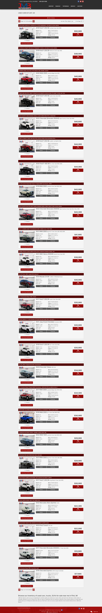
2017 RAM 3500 (49, 390)
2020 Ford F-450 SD (49, 163)
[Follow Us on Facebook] (78, 1)
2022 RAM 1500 (49, 435)
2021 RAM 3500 (50, 231)
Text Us (78, 35)
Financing (53, 37)
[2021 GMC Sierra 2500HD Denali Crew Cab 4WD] (27, 259)
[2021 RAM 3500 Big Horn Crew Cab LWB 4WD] (27, 462)
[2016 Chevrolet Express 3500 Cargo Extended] (27, 575)
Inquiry (41, 37)
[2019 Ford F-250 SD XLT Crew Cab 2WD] (27, 349)
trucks (56, 597)
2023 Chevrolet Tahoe (46, 367)
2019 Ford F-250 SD (48, 28)
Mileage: (50, 34)
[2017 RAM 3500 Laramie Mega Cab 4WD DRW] (27, 395)
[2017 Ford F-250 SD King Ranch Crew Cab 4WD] (27, 485)
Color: (37, 33)
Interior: (37, 31)
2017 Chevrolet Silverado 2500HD (52, 548)
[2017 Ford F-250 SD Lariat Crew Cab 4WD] (27, 304)
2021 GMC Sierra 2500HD (50, 254)
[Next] (34, 21)
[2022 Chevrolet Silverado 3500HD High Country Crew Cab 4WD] (27, 123)
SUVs (60, 597)
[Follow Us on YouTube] (80, 1)
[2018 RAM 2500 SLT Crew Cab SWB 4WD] (27, 417)
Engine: (49, 31)
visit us (49, 600)
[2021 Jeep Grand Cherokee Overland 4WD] (27, 327)
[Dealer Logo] (24, 6)
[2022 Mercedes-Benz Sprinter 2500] (27, 508)
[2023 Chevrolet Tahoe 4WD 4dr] (27, 372)
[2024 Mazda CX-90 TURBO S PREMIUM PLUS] (27, 282)
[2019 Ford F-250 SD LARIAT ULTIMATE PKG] (27, 146)
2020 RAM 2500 (48, 73)
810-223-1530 (43, 1)
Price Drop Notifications (26, 43)
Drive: (37, 34)
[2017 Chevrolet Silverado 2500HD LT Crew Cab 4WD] (27, 553)
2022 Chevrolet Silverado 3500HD (55, 118)
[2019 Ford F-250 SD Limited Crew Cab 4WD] (27, 33)
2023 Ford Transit (44, 525)
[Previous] (19, 21)
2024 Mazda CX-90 (49, 277)
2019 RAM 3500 (49, 186)
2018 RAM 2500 (48, 412)
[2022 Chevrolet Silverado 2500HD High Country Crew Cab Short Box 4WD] (27, 214)
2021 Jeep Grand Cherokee (49, 322)
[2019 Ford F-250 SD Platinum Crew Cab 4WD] (27, 55)
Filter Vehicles (51, 18)
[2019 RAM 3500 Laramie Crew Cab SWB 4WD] (27, 191)
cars (54, 597)
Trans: (49, 33)
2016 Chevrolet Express (49, 570)
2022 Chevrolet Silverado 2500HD (58, 209)
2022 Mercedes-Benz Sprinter (47, 503)
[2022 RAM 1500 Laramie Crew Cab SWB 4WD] (27, 440)
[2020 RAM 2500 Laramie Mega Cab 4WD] (27, 78)
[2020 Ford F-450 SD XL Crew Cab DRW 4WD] (27, 168)
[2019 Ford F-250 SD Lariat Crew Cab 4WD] (27, 101)
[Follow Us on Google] (83, 1)
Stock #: (37, 30)
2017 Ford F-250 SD (48, 299)
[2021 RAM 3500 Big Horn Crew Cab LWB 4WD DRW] (27, 236)
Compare (27, 40)
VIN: (49, 30)
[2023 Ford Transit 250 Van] (27, 530)
